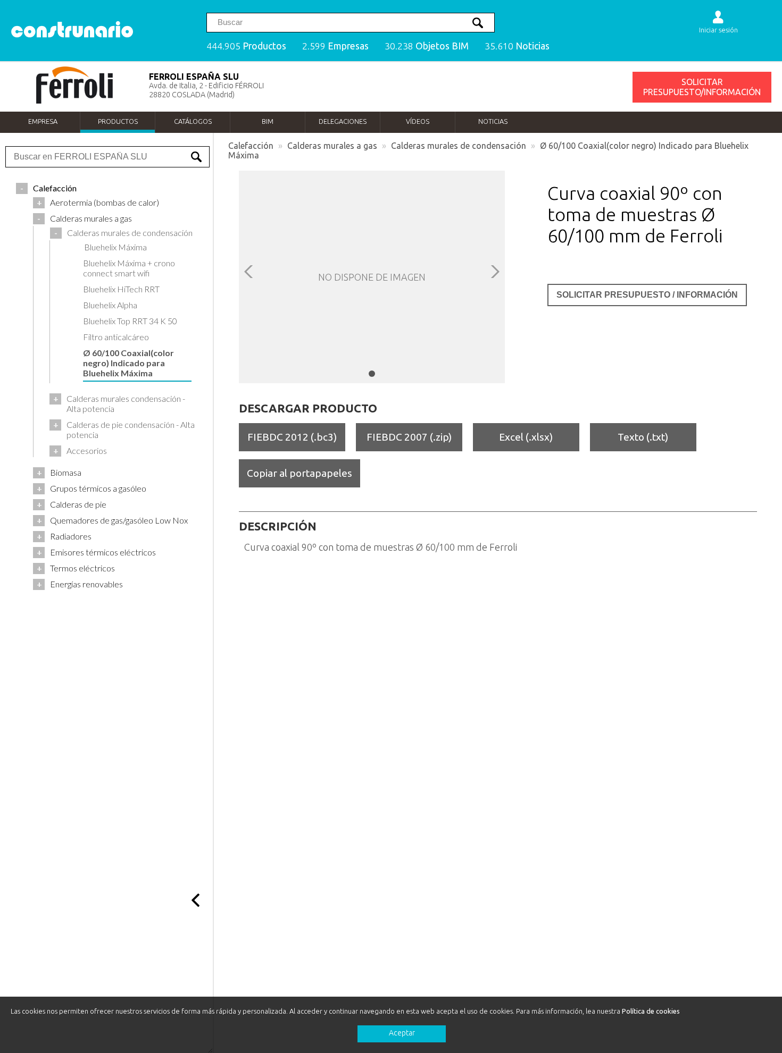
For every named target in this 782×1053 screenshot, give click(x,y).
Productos (118, 121)
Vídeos (417, 121)
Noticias (493, 121)
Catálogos (193, 121)
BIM (267, 121)
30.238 (427, 46)
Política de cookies (651, 1011)
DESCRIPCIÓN (278, 526)
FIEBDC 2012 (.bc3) (292, 437)
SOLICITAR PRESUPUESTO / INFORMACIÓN (647, 294)
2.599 (335, 46)
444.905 (246, 46)
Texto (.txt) (643, 437)
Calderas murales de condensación (458, 145)
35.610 (517, 46)
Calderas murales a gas (332, 145)
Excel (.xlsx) (526, 437)
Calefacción (250, 145)
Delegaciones (343, 121)
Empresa (42, 121)
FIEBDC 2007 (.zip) (409, 437)
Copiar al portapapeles (299, 473)
